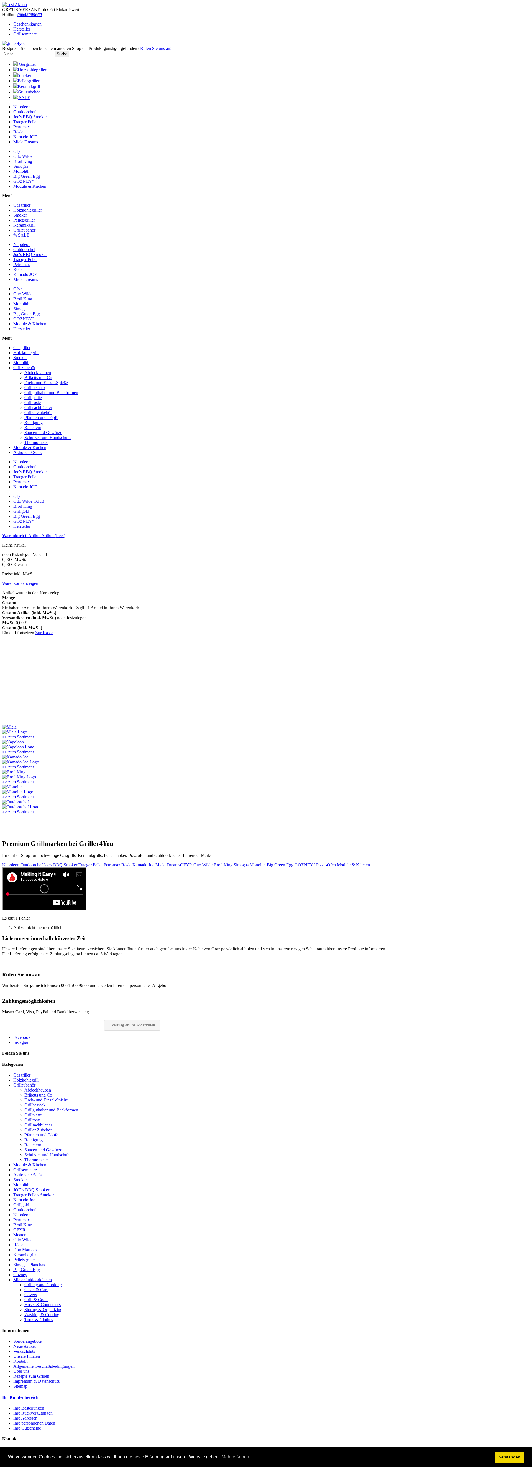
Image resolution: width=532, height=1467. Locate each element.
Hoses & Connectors (42, 1304)
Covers (30, 1294)
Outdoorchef (24, 112)
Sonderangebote (27, 1341)
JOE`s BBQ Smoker (31, 1189)
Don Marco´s (25, 1249)
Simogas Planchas (29, 1264)
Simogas (20, 166)
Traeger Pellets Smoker (33, 1194)
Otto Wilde (22, 156)
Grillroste (32, 402)
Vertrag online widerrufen (133, 1025)
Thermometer (36, 442)
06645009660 (29, 14)
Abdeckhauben (37, 372)
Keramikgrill (29, 86)
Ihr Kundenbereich (20, 1397)
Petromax (21, 127)
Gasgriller (27, 64)
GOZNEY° (23, 181)
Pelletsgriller (28, 80)
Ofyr (17, 151)
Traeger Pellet (25, 122)
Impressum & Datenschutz (36, 1381)
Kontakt (20, 1361)
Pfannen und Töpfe (41, 417)
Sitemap (20, 1386)
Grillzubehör (29, 92)
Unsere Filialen (26, 1356)
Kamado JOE (25, 136)
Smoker (24, 75)
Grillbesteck (34, 387)
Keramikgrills (25, 1254)
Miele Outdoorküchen (32, 1279)
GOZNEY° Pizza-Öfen (315, 864)
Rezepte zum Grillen (31, 1376)
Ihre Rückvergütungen (33, 1413)
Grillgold (21, 511)
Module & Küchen (29, 186)
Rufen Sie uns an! (156, 48)
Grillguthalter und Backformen (51, 392)
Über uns (21, 1371)
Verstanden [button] (509, 1457)
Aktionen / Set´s (27, 452)
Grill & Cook (36, 1299)
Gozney (20, 1274)
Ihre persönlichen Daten (34, 1423)
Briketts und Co (38, 377)
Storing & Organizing (43, 1309)
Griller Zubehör (38, 412)
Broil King (22, 161)
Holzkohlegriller (32, 69)
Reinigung (33, 422)
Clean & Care (36, 1289)
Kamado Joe (143, 864)
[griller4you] (14, 43)
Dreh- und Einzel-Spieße (46, 382)
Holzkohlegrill (26, 352)
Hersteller (21, 29)
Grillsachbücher (38, 407)
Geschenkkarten (27, 24)
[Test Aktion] (14, 4)
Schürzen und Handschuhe (47, 437)
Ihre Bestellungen (28, 1408)
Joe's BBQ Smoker (30, 117)
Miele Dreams (25, 141)
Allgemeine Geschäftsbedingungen (44, 1366)
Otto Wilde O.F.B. (29, 501)
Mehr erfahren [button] (235, 1457)
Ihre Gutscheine (27, 1428)
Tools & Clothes (38, 1319)
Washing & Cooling (41, 1314)
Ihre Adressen (25, 1418)
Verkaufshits (24, 1351)
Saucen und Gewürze (43, 432)
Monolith (21, 171)
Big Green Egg (26, 176)
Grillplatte (33, 397)
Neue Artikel (24, 1346)
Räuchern (32, 427)
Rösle (18, 132)
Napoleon (21, 107)
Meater (19, 1234)
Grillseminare (25, 34)
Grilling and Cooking (43, 1284)
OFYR (186, 864)
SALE (24, 97)
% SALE (21, 235)
